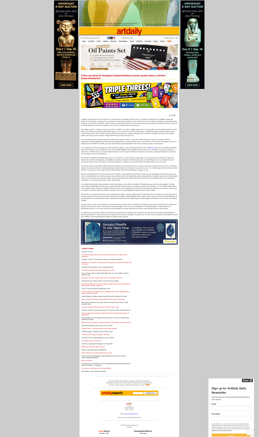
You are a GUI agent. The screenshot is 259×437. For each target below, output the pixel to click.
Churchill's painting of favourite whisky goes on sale (98, 270)
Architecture (139, 381)
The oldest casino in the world (91, 340)
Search (155, 41)
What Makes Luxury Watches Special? (94, 371)
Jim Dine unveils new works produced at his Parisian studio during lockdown (106, 310)
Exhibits (117, 381)
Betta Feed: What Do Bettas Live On (93, 347)
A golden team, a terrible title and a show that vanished (99, 328)
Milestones (126, 381)
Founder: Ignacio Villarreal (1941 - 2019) (129, 407)
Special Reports (128, 383)
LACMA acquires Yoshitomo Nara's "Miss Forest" (97, 331)
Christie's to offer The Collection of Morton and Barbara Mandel (102, 259)
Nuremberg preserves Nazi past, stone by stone (97, 325)
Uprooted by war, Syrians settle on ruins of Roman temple (100, 281)
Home (84, 41)
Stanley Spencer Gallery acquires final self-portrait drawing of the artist (104, 296)
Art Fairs (150, 383)
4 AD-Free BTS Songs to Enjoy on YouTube (95, 334)
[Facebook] (108, 38)
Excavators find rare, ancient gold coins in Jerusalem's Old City (102, 278)
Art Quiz (117, 385)
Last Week (91, 41)
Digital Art (132, 381)
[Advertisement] (154, 261)
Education (123, 385)
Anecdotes (112, 385)
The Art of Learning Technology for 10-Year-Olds (97, 344)
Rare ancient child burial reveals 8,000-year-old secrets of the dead (103, 299)
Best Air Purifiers (87, 360)
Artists (99, 41)
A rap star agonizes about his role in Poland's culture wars (100, 307)
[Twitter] (111, 38)
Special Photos (119, 383)
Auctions (145, 383)
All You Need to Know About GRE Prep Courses (97, 353)
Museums (113, 41)
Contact (162, 41)
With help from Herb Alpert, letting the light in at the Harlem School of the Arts (106, 322)
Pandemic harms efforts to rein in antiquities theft (97, 267)
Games (132, 41)
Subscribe (139, 41)
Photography (146, 381)
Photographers (123, 41)
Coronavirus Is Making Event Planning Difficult (96, 368)
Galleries (105, 41)
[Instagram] (114, 38)
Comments (148, 41)
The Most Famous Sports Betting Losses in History (98, 337)
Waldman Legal (152, 147)
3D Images (135, 385)
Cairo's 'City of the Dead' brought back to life (96, 288)
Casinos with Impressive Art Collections (94, 350)
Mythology (129, 385)
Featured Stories (137, 383)
